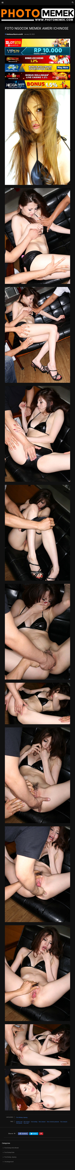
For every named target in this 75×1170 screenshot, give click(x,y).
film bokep (27, 1121)
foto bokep (34, 1121)
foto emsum (42, 1121)
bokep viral (19, 1121)
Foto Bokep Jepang (21, 1117)
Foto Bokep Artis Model (11, 1148)
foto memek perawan (53, 1121)
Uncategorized (8, 1161)
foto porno (19, 1123)
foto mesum (63, 1121)
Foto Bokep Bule (9, 1152)
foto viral (26, 1123)
